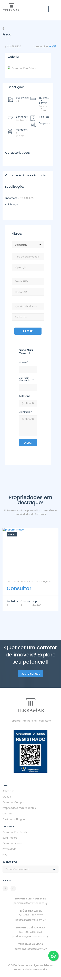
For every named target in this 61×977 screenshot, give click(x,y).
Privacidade (9, 849)
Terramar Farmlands (15, 832)
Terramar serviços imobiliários (35, 965)
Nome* (23, 362)
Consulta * (26, 412)
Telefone (24, 396)
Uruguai (7, 796)
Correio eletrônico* (26, 379)
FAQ (5, 854)
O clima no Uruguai (14, 819)
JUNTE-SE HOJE (30, 674)
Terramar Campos (14, 802)
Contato (8, 813)
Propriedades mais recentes (19, 808)
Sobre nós (8, 791)
